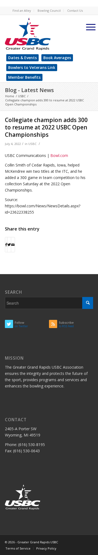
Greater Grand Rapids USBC (37, 542)
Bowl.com (59, 155)
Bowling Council (49, 10)
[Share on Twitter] (9, 244)
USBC (32, 144)
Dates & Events (22, 57)
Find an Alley (22, 10)
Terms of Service (17, 548)
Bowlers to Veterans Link (31, 67)
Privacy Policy (46, 548)
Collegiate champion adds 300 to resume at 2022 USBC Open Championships (46, 127)
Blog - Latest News (29, 90)
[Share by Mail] (13, 244)
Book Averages (57, 57)
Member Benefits (24, 77)
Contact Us (75, 10)
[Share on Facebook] (6, 244)
